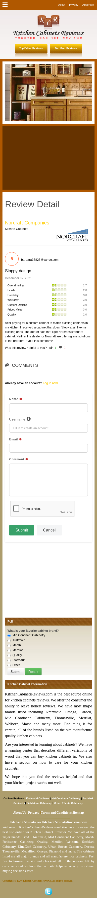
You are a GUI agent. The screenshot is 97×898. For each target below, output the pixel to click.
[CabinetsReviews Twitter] (48, 892)
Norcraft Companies (27, 222)
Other (16, 665)
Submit (21, 530)
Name (13, 399)
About (61, 4)
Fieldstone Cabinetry (39, 803)
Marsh (16, 645)
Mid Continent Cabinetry (28, 635)
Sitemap (78, 812)
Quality (17, 655)
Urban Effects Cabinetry (68, 803)
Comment (16, 459)
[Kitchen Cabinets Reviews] (48, 27)
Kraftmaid (18, 640)
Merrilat (17, 650)
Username (17, 419)
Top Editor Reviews (31, 48)
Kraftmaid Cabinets (38, 798)
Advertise (88, 4)
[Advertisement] (48, 157)
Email (13, 439)
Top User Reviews (66, 48)
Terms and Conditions (56, 812)
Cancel (49, 530)
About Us (19, 812)
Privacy (73, 4)
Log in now (50, 383)
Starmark (18, 660)
